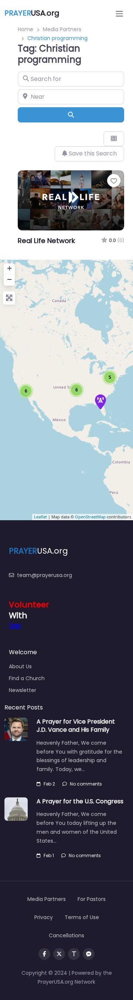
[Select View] (113, 138)
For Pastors (92, 899)
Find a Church (27, 678)
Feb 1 (49, 855)
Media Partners (62, 29)
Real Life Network (46, 240)
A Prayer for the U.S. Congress (80, 801)
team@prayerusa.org (44, 575)
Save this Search (92, 153)
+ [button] (9, 268)
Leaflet (40, 516)
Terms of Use (82, 917)
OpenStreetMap (90, 516)
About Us (20, 666)
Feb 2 (49, 784)
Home (25, 29)
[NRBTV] (100, 401)
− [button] (9, 279)
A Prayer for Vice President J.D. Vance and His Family (76, 725)
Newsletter (22, 690)
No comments (86, 784)
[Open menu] (119, 14)
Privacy (43, 917)
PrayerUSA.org (55, 982)
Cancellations (66, 935)
